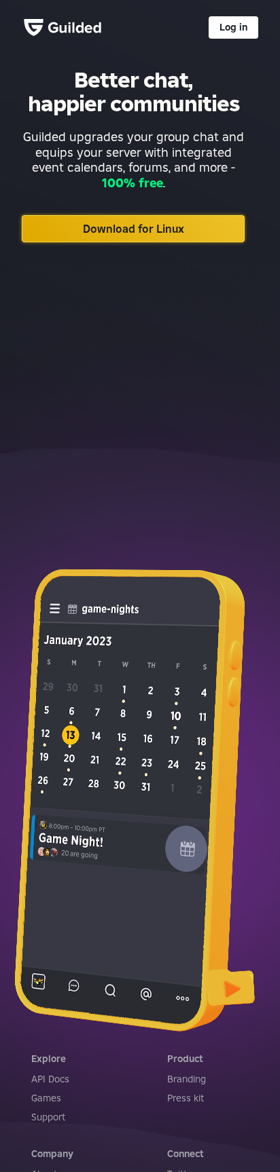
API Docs (50, 1079)
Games (46, 1098)
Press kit (185, 1098)
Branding (186, 1079)
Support (48, 1117)
